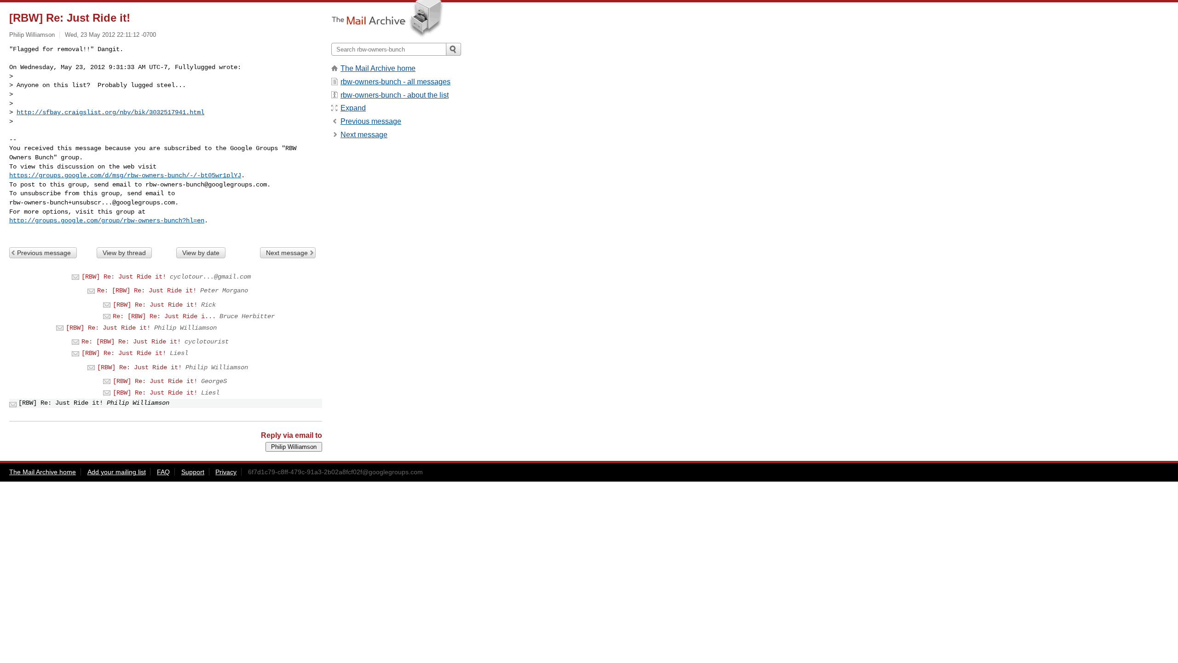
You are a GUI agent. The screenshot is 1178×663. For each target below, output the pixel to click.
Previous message (44, 252)
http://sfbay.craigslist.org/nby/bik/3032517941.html (110, 112)
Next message (287, 252)
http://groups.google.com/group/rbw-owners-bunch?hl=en (106, 220)
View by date (200, 252)
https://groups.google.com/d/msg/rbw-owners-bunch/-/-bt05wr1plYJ (125, 175)
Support (192, 472)
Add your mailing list (116, 472)
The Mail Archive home (378, 68)
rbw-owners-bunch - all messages (395, 82)
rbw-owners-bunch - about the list (395, 95)
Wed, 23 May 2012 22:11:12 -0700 (110, 34)
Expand (353, 108)
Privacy (226, 472)
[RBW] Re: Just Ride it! (123, 276)
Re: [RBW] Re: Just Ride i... (164, 316)
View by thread (124, 252)
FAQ (163, 472)
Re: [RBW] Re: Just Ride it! (146, 290)
